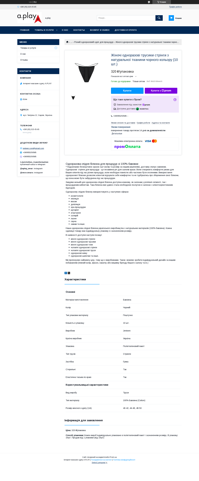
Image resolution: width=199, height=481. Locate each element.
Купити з (156, 90)
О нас (65, 30)
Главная (24, 30)
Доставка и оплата (126, 30)
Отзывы (24, 60)
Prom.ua (113, 457)
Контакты (79, 30)
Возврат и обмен (99, 30)
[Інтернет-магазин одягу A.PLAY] (29, 22)
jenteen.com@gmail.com (33, 148)
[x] (69, 273)
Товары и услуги (44, 30)
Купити (127, 90)
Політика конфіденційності (124, 460)
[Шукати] (159, 18)
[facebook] (66, 273)
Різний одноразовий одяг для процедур (93, 42)
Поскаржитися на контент (101, 460)
